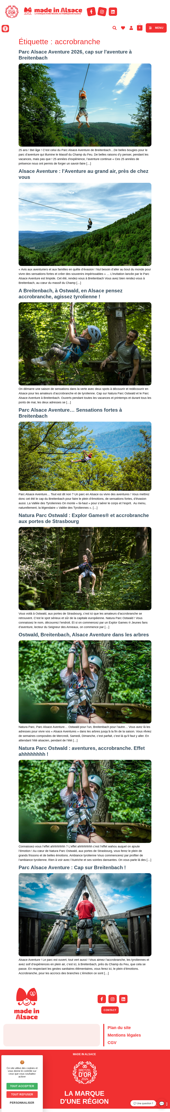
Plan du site (119, 1027)
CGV (112, 1042)
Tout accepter (22, 1086)
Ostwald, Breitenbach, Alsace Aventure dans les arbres (84, 634)
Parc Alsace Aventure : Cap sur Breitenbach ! (72, 867)
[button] (5, 28)
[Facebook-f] (91, 11)
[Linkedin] (113, 11)
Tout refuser (22, 1094)
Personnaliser (22, 1102)
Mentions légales (124, 1035)
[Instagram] (102, 11)
